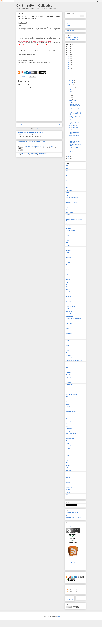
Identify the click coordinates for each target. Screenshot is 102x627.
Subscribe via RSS (73, 558)
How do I (68, 277)
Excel (67, 252)
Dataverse (68, 245)
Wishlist (68, 489)
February (71, 151)
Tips (67, 450)
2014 (69, 64)
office (67, 345)
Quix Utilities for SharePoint (72, 515)
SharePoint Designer (71, 411)
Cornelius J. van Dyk (73, 37)
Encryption (68, 250)
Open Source (69, 348)
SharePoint (68, 409)
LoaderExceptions (70, 306)
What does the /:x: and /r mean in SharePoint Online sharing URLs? (32, 141)
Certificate (68, 235)
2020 (69, 54)
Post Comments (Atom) (42, 128)
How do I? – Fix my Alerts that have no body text (75, 109)
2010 (69, 73)
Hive (67, 274)
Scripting (68, 401)
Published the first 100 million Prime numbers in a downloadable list (32, 153)
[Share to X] (32, 77)
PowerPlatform (69, 379)
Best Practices (69, 212)
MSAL (67, 326)
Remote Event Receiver (71, 394)
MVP (67, 330)
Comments (70, 591)
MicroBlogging (69, 316)
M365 (67, 308)
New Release (69, 335)
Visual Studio (69, 472)
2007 (69, 79)
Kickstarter (68, 301)
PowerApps (68, 372)
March (70, 99)
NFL (67, 338)
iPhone (67, 294)
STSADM (68, 436)
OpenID (68, 350)
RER (67, 396)
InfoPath (68, 289)
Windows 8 (68, 482)
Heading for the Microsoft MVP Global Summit (75, 145)
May (70, 95)
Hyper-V (68, 282)
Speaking (68, 418)
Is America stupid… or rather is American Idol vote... (74, 105)
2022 (69, 50)
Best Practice (69, 209)
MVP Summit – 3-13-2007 (75, 125)
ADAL (67, 185)
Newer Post (21, 125)
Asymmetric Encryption (71, 202)
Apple (67, 192)
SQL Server (69, 428)
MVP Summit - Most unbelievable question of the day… (74, 132)
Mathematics (69, 311)
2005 (69, 158)
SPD (67, 416)
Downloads (68, 247)
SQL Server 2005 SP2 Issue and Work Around (75, 148)
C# (66, 223)
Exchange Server (70, 255)
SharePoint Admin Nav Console (73, 517)
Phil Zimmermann (70, 365)
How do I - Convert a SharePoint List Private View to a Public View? (38, 146)
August (71, 89)
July (70, 91)
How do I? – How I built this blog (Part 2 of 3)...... (74, 118)
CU (67, 242)
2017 (69, 58)
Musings (68, 328)
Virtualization (69, 470)
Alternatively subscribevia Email (73, 561)
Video (67, 467)
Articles (68, 200)
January (71, 153)
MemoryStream (69, 313)
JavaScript (68, 296)
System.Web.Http (70, 438)
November (71, 82)
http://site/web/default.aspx (24, 41)
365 (67, 180)
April (70, 97)
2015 (69, 62)
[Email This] (29, 77)
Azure (67, 207)
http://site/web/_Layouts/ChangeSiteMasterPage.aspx (42, 41)
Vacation (68, 465)
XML (67, 497)
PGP (67, 362)
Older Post (58, 125)
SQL (67, 426)
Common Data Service (71, 237)
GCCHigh (68, 262)
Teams (67, 440)
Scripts (67, 23)
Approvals (68, 195)
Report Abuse (70, 30)
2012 (69, 68)
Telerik (67, 443)
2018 (69, 56)
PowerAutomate (70, 374)
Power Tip (68, 370)
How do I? (68, 279)
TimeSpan (68, 448)
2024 (69, 46)
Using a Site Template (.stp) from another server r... (74, 122)
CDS (67, 233)
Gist (67, 264)
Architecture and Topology (72, 197)
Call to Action (69, 225)
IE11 (67, 284)
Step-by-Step (69, 431)
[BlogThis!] (30, 77)
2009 (69, 75)
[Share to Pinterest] (35, 77)
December (71, 80)
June (70, 93)
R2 (66, 392)
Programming (69, 387)
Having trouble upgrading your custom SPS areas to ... (75, 113)
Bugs (67, 217)
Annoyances (69, 190)
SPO (67, 423)
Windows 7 (68, 480)
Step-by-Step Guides (71, 433)
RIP (67, 399)
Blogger (58, 616)
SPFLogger (68, 421)
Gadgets (68, 259)
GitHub (67, 267)
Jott (67, 299)
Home (39, 125)
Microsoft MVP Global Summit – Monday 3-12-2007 (74, 137)
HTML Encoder (69, 25)
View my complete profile (72, 39)
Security (68, 406)
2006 (69, 156)
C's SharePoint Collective (34, 5)
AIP (67, 187)
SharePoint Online (70, 414)
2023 (69, 48)
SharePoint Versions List (72, 512)
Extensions (68, 257)
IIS (66, 286)
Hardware (68, 272)
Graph (67, 269)
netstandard (69, 333)
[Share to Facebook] (33, 77)
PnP (67, 367)
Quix (67, 389)
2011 (69, 70)
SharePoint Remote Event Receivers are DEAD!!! (30, 132)
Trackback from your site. (72, 458)
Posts (69, 589)
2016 (69, 60)
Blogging (68, 214)
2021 (69, 52)
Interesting (68, 291)
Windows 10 (69, 477)
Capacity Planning (70, 230)
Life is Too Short (70, 304)
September (72, 87)
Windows (68, 475)
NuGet (67, 340)
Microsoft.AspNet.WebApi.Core (73, 318)
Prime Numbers (69, 384)
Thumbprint (69, 445)
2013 (69, 66)
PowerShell (68, 382)
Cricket (67, 240)
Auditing (68, 204)
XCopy (67, 494)
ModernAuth (69, 323)
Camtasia (68, 228)
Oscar (67, 352)
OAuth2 (68, 343)
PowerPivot (68, 377)
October (71, 84)
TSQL (67, 460)
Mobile (67, 321)
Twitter (67, 462)
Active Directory (69, 182)
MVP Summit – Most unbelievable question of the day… (74, 141)
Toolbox (68, 455)
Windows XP (69, 487)
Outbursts (68, 355)
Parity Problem (69, 357)
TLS (67, 453)
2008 (69, 77)
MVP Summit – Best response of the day (74, 128)
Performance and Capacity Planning (74, 360)
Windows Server (70, 484)
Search (67, 404)
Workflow (68, 492)
